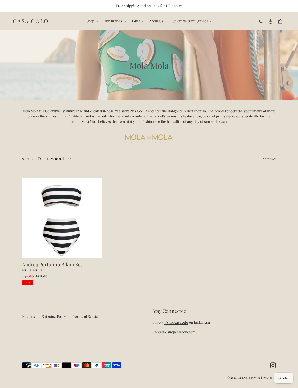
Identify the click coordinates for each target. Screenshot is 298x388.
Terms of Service (86, 316)
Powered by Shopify (263, 377)
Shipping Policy (54, 316)
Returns (28, 316)
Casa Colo (31, 21)
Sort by (27, 159)
